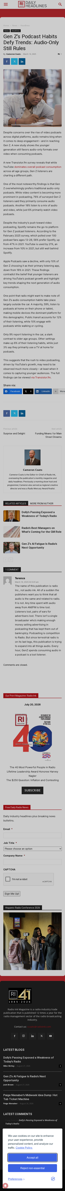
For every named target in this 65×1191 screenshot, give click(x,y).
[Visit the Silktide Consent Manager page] (53, 1179)
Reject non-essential (32, 1168)
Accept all (32, 1157)
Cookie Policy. (24, 1147)
